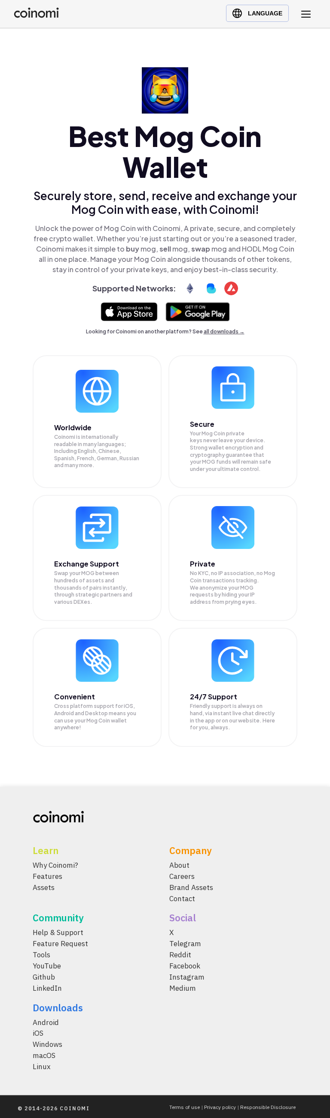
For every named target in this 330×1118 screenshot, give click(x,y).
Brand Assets (191, 887)
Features (47, 876)
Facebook (184, 966)
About (179, 865)
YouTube (47, 966)
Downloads (58, 1007)
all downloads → (224, 331)
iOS (38, 1033)
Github (44, 976)
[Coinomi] (36, 15)
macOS (44, 1055)
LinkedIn (47, 987)
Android (46, 1022)
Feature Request (60, 943)
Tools (41, 954)
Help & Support (58, 932)
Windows (47, 1044)
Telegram (185, 943)
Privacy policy (220, 1107)
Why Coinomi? (55, 865)
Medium (182, 987)
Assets (44, 887)
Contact (182, 898)
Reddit (180, 954)
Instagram (187, 976)
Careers (182, 876)
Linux (42, 1066)
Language (265, 13)
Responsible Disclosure (268, 1107)
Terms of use (184, 1107)
